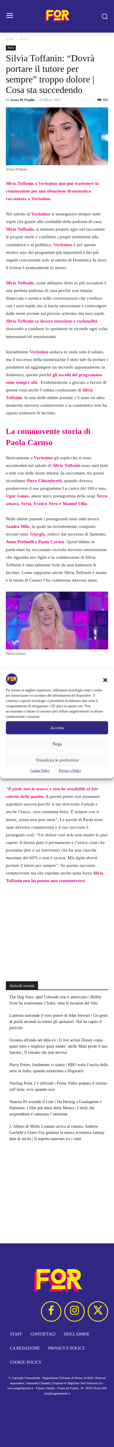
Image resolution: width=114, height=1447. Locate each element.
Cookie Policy (40, 770)
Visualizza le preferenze (57, 760)
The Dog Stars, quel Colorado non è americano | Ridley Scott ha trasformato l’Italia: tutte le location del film (55, 1000)
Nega (57, 744)
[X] (98, 1311)
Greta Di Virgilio (23, 100)
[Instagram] (74, 1311)
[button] (105, 680)
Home (10, 39)
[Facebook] (51, 1311)
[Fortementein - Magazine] (57, 16)
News (24, 39)
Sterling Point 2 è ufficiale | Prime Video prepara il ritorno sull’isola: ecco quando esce (58, 1086)
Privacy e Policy (70, 770)
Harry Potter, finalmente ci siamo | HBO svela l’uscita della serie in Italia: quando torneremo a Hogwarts (58, 1068)
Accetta (57, 727)
